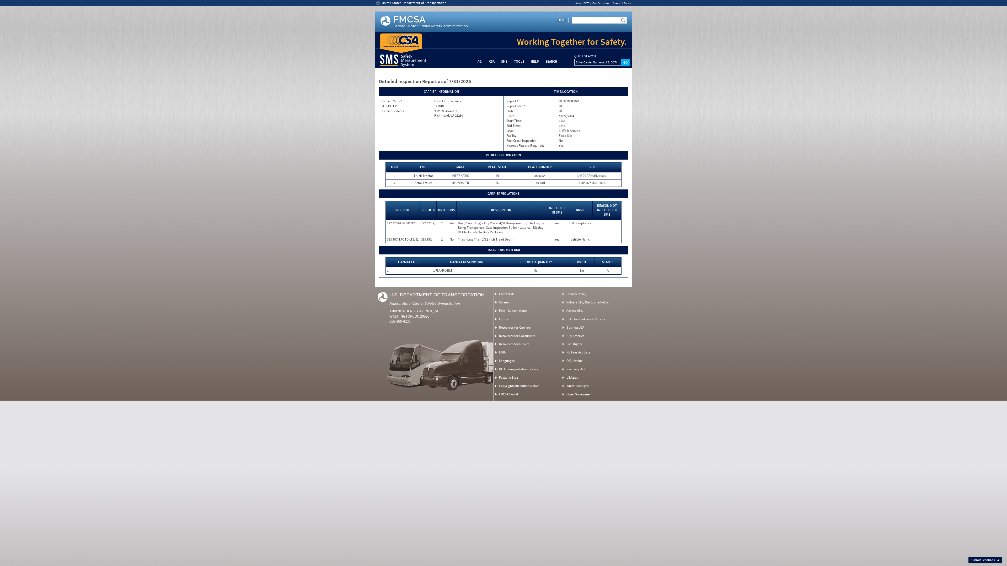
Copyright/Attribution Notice (519, 386)
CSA (492, 61)
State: (510, 111)
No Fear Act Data (578, 352)
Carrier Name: (392, 101)
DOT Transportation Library (519, 369)
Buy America (575, 336)
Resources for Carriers (515, 327)
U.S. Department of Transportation (436, 294)
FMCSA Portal (508, 394)
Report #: (512, 101)
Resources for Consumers (517, 336)
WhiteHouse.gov (577, 386)
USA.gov (572, 377)
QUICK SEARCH (585, 56)
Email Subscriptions (513, 310)
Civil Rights (574, 344)
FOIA (502, 352)
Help (535, 61)
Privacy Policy (576, 294)
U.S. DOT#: (389, 106)
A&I (480, 61)
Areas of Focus (622, 3)
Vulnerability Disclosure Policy (587, 302)
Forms (503, 319)
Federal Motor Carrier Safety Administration (424, 303)
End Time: (513, 126)
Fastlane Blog (508, 377)
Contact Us (506, 294)
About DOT (582, 3)
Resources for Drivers (514, 344)
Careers (504, 302)
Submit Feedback (983, 560)
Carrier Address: (393, 111)
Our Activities (600, 3)
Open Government (579, 394)
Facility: (511, 136)
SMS (504, 61)
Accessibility (574, 310)
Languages (507, 360)
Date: (510, 116)
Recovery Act (575, 369)
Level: (510, 131)
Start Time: (514, 121)
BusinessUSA (575, 327)
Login (561, 20)
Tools (519, 61)
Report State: (515, 106)
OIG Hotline (574, 360)
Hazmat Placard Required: (525, 146)
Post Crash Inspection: (521, 141)
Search (551, 61)
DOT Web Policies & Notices (585, 319)
